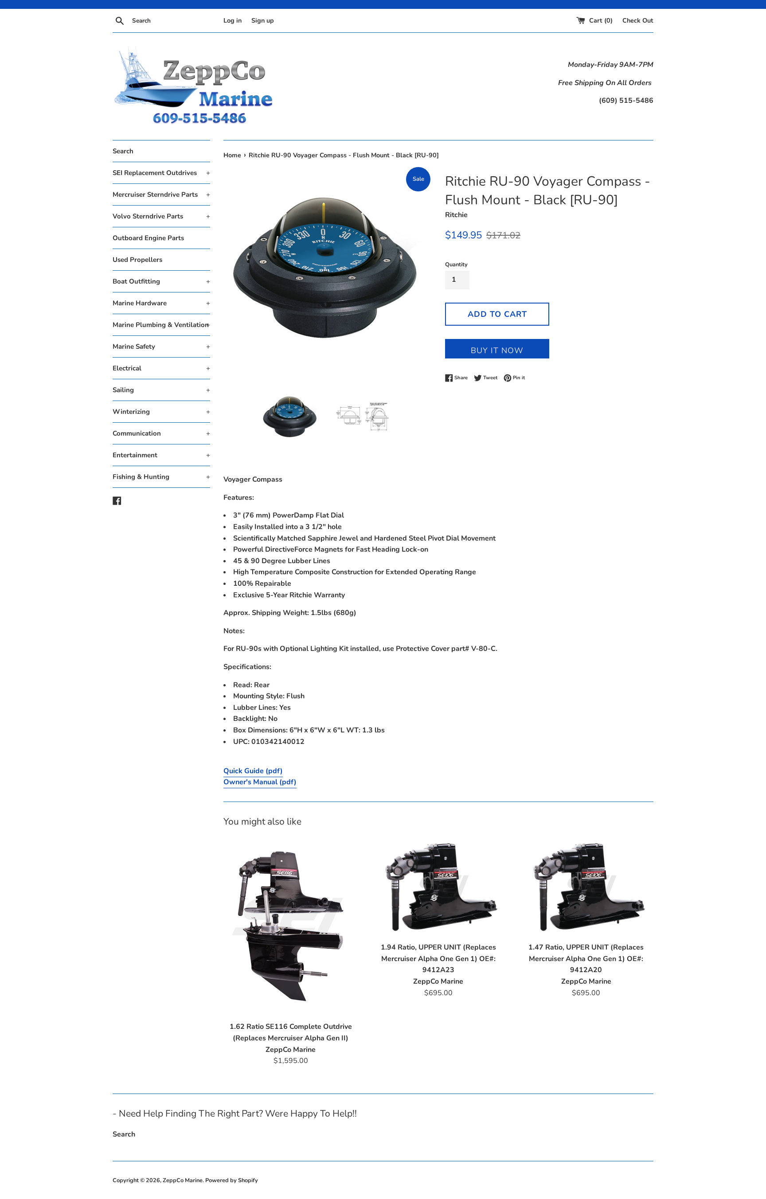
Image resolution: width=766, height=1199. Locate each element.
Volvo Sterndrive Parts (161, 216)
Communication (161, 433)
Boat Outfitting (161, 281)
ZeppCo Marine (183, 1180)
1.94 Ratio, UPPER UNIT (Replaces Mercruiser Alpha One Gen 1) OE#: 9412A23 (438, 958)
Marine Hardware (161, 303)
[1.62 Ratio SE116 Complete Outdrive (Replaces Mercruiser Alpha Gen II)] (290, 927)
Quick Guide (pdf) (253, 771)
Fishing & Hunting (161, 476)
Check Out (637, 20)
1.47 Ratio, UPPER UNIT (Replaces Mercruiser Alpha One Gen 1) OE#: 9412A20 (586, 958)
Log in (232, 20)
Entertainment (161, 455)
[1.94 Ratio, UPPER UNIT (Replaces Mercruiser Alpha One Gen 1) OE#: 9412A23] (438, 887)
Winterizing (161, 411)
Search (123, 151)
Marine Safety (161, 346)
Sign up (262, 20)
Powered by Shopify (231, 1180)
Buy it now (497, 350)
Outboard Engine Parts (148, 238)
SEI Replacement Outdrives (161, 172)
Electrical (161, 368)
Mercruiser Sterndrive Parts (161, 194)
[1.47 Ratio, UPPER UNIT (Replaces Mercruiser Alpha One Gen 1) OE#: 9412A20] (586, 887)
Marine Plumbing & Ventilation (161, 324)
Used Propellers (137, 259)
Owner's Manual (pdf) (260, 782)
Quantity (456, 265)
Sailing (161, 389)
